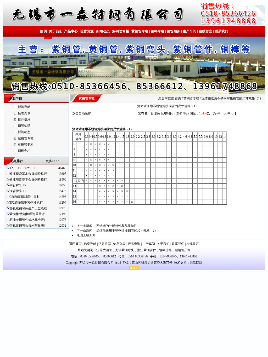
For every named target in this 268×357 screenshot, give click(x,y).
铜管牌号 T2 (17, 185)
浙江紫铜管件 (146, 250)
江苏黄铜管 (104, 250)
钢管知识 (173, 31)
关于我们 (56, 31)
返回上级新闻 (86, 235)
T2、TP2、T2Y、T (22, 168)
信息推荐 (104, 244)
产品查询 (134, 244)
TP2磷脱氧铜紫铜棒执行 (26, 202)
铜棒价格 (165, 250)
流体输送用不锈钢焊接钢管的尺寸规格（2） (127, 230)
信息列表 (24, 113)
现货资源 (87, 31)
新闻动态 (103, 31)
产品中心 (71, 31)
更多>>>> (52, 161)
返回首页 (75, 244)
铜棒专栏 (157, 31)
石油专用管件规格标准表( (27, 220)
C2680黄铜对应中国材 (24, 197)
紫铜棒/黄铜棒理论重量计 (27, 214)
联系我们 (221, 31)
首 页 (43, 31)
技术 (177, 262)
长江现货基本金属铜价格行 (28, 174)
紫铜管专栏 (120, 31)
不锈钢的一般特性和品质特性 (116, 226)
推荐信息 (24, 119)
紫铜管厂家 (183, 250)
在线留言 (205, 31)
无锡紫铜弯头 (124, 250)
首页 (178, 98)
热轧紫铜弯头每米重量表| (26, 225)
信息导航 (90, 244)
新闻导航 (24, 107)
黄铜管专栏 (139, 31)
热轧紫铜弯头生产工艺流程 (28, 208)
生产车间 (189, 31)
